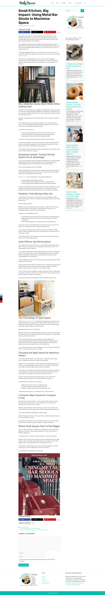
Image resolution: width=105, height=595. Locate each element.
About (57, 3)
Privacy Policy (78, 3)
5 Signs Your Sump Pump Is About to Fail (74, 66)
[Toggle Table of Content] (32, 523)
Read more (78, 121)
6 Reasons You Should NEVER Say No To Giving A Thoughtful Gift (34, 530)
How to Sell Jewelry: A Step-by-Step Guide (73, 194)
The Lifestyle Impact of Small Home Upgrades (30, 528)
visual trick (23, 177)
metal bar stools (22, 55)
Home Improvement (24, 527)
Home (52, 3)
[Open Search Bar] (85, 3)
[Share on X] (1, 299)
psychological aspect (29, 321)
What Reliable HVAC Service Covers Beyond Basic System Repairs (72, 149)
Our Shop (64, 3)
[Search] (82, 10)
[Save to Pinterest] (1, 301)
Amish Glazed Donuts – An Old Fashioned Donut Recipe (73, 105)
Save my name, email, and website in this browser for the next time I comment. (37, 560)
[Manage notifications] (102, 592)
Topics (69, 3)
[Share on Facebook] (1, 296)
